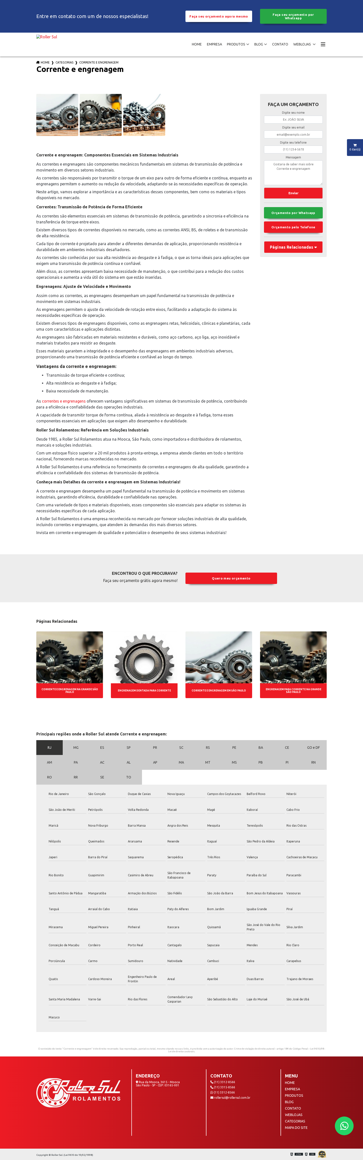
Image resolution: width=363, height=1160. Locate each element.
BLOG (258, 44)
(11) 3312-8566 (224, 1082)
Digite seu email (293, 127)
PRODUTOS (236, 44)
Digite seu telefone (293, 142)
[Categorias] (323, 44)
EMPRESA (214, 44)
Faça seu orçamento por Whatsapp (293, 16)
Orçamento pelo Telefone (293, 227)
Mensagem (293, 157)
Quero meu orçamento (231, 578)
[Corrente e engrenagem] (57, 115)
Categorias (64, 62)
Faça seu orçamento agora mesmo (218, 16)
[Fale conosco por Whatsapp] (344, 1126)
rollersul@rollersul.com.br (231, 1097)
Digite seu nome (293, 112)
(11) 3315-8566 (224, 1087)
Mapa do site (296, 1128)
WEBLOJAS (302, 44)
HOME (197, 44)
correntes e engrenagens (64, 401)
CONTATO (280, 44)
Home (45, 62)
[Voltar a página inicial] (46, 44)
